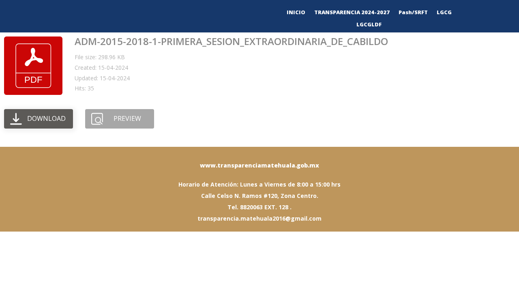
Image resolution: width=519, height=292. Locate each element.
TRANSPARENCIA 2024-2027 (352, 12)
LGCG (444, 12)
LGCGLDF (369, 24)
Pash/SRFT (413, 12)
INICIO (296, 12)
